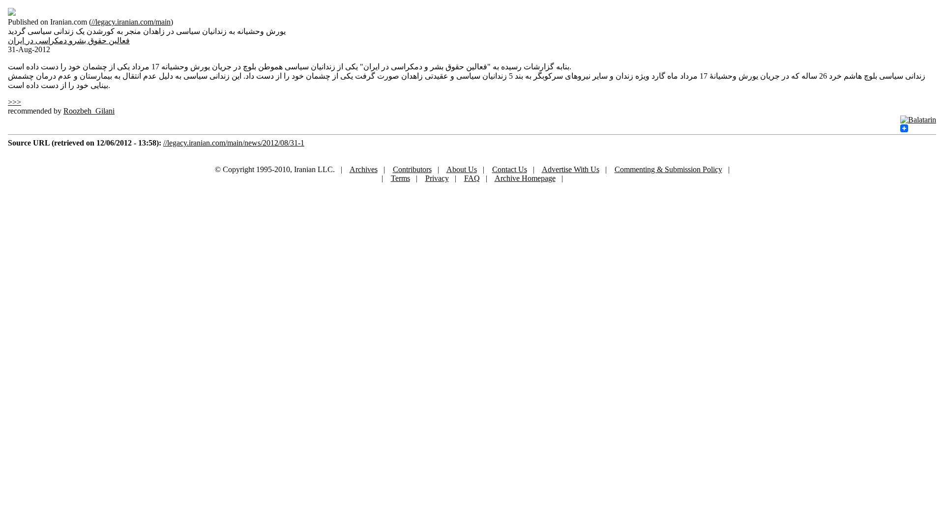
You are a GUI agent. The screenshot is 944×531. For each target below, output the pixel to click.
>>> (14, 102)
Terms (400, 178)
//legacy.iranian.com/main (131, 22)
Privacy (437, 178)
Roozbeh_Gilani (89, 111)
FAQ (472, 178)
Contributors (412, 169)
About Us (461, 169)
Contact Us (509, 169)
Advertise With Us (570, 169)
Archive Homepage (525, 178)
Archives (364, 169)
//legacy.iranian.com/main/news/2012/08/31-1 (233, 143)
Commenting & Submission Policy (668, 169)
